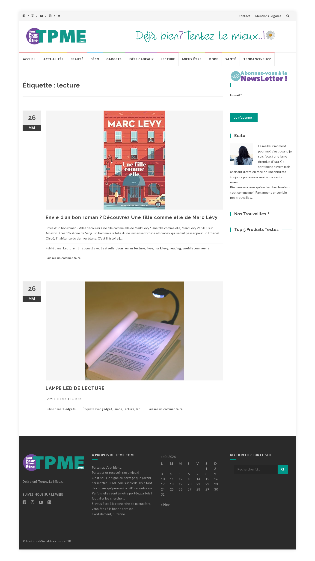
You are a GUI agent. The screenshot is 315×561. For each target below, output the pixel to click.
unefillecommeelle (195, 248)
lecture (139, 248)
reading (175, 248)
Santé (230, 59)
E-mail (236, 95)
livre (149, 248)
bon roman (125, 248)
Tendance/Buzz (257, 59)
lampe (117, 409)
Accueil (29, 59)
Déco (94, 59)
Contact (244, 16)
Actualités (53, 59)
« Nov (165, 504)
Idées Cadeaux (141, 59)
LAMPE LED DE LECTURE (75, 388)
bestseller (108, 248)
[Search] (283, 469)
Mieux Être (191, 59)
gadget (107, 409)
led (138, 409)
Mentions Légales (268, 16)
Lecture (168, 59)
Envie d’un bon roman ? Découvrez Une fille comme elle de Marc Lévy (132, 217)
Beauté (77, 59)
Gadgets (114, 59)
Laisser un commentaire (63, 258)
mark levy (161, 248)
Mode (213, 59)
